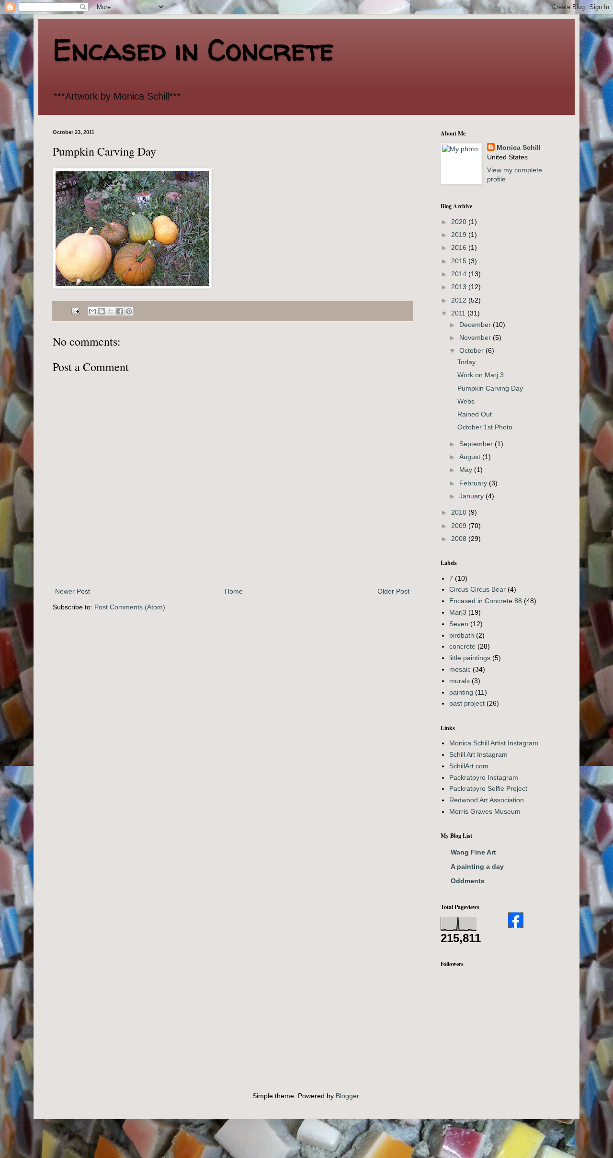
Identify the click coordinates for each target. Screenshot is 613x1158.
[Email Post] (75, 310)
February (474, 483)
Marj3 (457, 612)
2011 (459, 313)
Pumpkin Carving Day (490, 388)
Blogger (347, 1096)
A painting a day (477, 866)
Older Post (393, 591)
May (466, 469)
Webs (466, 401)
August (470, 457)
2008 (459, 538)
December (476, 324)
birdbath (461, 635)
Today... (469, 362)
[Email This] (92, 311)
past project (467, 703)
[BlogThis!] (101, 311)
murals (459, 681)
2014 (459, 274)
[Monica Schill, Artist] (515, 925)
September (477, 444)
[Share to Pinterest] (129, 311)
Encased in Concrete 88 (485, 601)
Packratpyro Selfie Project (488, 788)
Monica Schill (519, 147)
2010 (459, 512)
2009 (459, 525)
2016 (459, 247)
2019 (459, 234)
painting (461, 692)
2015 (459, 261)
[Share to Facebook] (120, 311)
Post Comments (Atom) (129, 607)
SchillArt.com (468, 766)
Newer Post (72, 591)
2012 (459, 300)
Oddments (468, 881)
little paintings (469, 658)
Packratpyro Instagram (483, 777)
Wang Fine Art (473, 852)
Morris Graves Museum (485, 811)
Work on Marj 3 (480, 375)
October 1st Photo (484, 427)
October (472, 350)
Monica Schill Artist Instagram (493, 743)
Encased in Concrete (193, 49)
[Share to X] (110, 311)
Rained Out (474, 414)
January (472, 496)
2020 (459, 221)
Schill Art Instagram (478, 754)
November (476, 337)
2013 (459, 287)
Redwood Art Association (486, 800)
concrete (462, 646)
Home (234, 591)
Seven (458, 624)
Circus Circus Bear (477, 589)
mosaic (460, 669)
